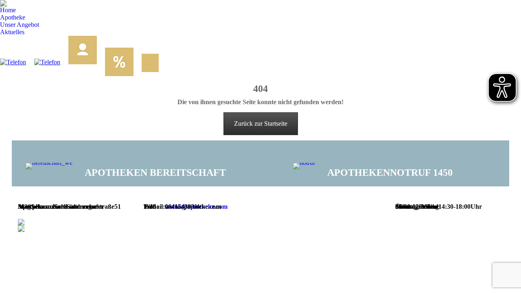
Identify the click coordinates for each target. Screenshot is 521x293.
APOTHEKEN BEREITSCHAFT (155, 172)
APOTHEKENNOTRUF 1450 (390, 172)
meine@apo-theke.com (196, 206)
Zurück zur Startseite (260, 123)
